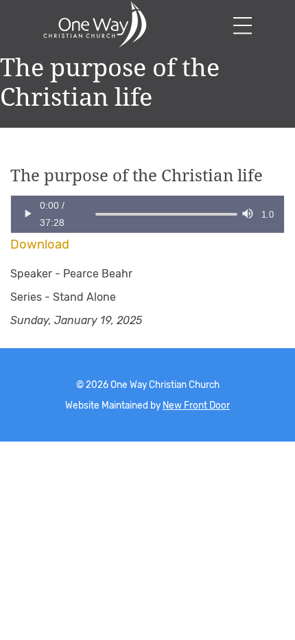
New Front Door (196, 405)
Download (39, 244)
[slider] (95, 214)
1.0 (267, 214)
